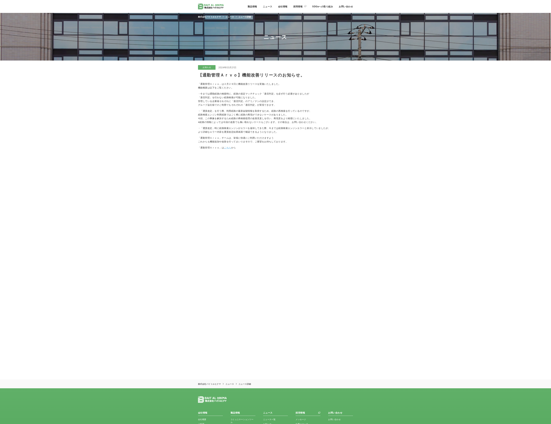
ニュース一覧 (269, 419)
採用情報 (298, 6)
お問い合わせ (346, 6)
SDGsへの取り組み (322, 6)
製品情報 (252, 6)
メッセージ (301, 419)
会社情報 (283, 6)
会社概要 (202, 419)
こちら (227, 147)
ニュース (267, 6)
